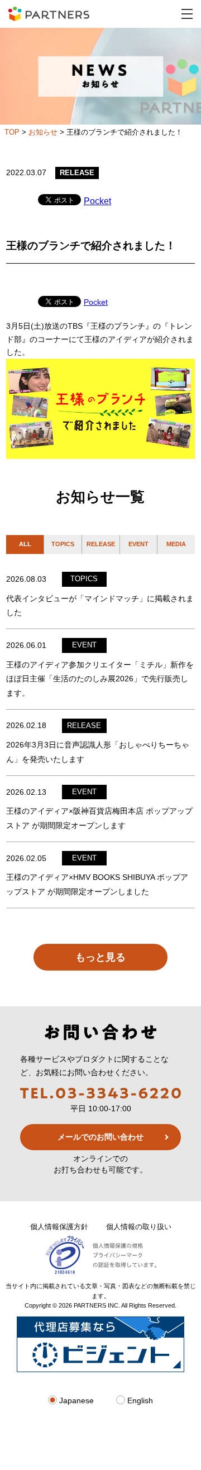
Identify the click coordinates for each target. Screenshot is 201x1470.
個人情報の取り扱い (138, 1226)
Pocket (97, 201)
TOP (12, 132)
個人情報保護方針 (59, 1226)
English (139, 1400)
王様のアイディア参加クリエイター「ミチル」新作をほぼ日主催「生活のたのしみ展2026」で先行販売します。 (100, 678)
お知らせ (43, 132)
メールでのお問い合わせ (100, 1136)
